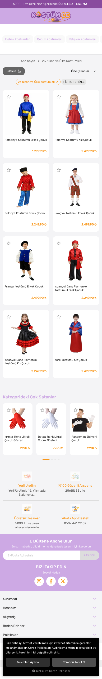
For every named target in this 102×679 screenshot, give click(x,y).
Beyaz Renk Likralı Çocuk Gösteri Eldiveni (50, 438)
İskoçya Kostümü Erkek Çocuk (74, 213)
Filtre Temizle (73, 82)
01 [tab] (46, 459)
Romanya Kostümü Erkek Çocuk (26, 139)
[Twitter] (63, 581)
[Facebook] (51, 581)
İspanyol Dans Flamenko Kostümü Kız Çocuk (21, 361)
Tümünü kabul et (74, 662)
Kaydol (89, 555)
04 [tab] (59, 459)
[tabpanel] (17, 429)
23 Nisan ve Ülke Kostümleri (37, 82)
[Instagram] (39, 581)
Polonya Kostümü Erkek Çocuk (25, 213)
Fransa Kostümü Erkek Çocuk (24, 286)
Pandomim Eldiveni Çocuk (84, 438)
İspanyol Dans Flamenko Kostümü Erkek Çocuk (71, 288)
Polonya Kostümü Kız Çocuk (73, 139)
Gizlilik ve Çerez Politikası (53, 671)
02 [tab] (52, 459)
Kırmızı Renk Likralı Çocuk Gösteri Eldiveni (17, 438)
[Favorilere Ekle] (8, 96)
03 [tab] (55, 459)
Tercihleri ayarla (28, 662)
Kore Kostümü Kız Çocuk (71, 360)
